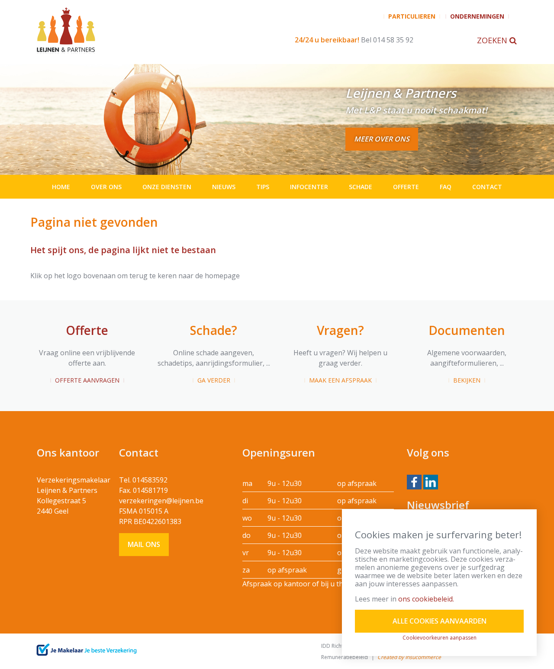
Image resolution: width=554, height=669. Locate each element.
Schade (360, 187)
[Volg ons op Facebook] (414, 481)
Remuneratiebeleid (344, 657)
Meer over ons (381, 139)
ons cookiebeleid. (426, 599)
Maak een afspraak (340, 380)
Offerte (406, 187)
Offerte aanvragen (87, 380)
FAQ (445, 187)
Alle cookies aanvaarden (439, 621)
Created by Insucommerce (409, 657)
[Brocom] (86, 650)
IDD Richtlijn (335, 646)
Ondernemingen (477, 16)
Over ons (106, 187)
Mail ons (144, 544)
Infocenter (309, 187)
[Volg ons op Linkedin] (430, 481)
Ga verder (213, 380)
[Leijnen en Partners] (133, 30)
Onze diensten (166, 187)
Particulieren (411, 16)
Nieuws (223, 187)
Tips (262, 187)
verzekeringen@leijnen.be (161, 500)
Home (61, 187)
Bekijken (466, 380)
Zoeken (493, 40)
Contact (487, 187)
